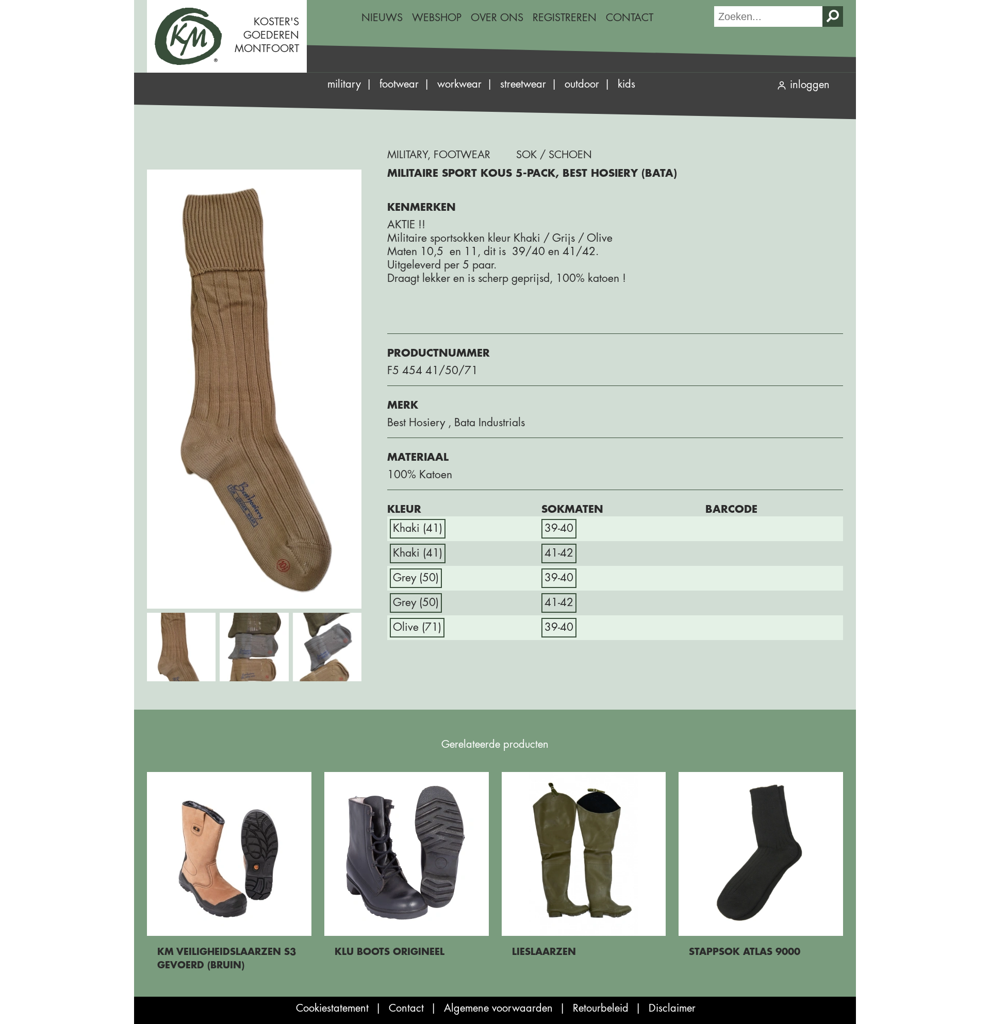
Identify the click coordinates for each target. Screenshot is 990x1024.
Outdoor (582, 84)
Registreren (565, 17)
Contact (629, 17)
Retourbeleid (601, 1008)
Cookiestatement (332, 1008)
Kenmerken (421, 207)
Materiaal (418, 457)
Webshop (436, 17)
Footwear (399, 84)
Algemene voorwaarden (498, 1008)
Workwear (459, 84)
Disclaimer (672, 1008)
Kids (626, 84)
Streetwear (523, 84)
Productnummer (438, 353)
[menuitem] (382, 18)
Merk (402, 405)
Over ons (497, 17)
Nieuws (382, 17)
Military (344, 84)
